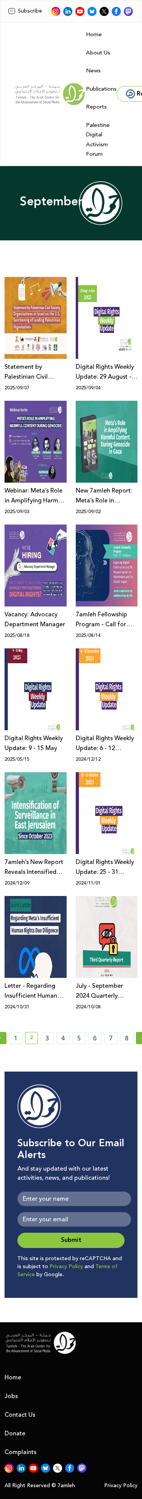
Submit (71, 1240)
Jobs (11, 1396)
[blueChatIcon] (92, 11)
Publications (101, 89)
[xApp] (104, 11)
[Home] (50, 94)
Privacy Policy (66, 1266)
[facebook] (116, 11)
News (93, 70)
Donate (15, 1433)
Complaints (20, 1452)
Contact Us (20, 1414)
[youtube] (79, 11)
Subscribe (30, 11)
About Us (98, 52)
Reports (96, 106)
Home (94, 34)
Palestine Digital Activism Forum (98, 140)
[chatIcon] (128, 11)
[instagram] (55, 11)
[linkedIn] (67, 11)
